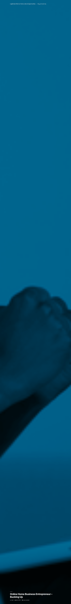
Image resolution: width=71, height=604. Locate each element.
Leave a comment (26, 600)
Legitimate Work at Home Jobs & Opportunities (22, 4)
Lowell (12, 600)
